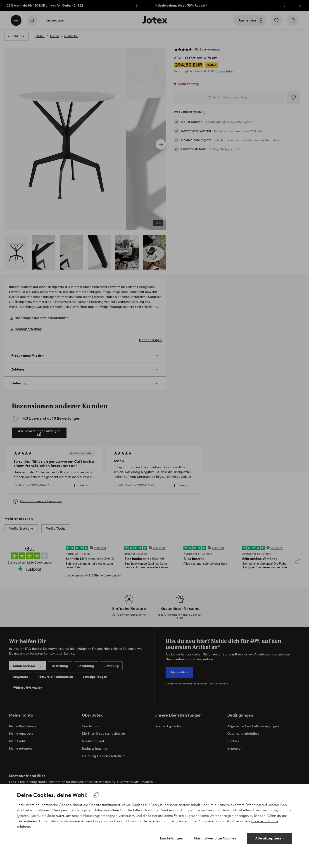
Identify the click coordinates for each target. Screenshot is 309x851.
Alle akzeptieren (269, 838)
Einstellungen (171, 838)
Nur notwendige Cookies (215, 838)
